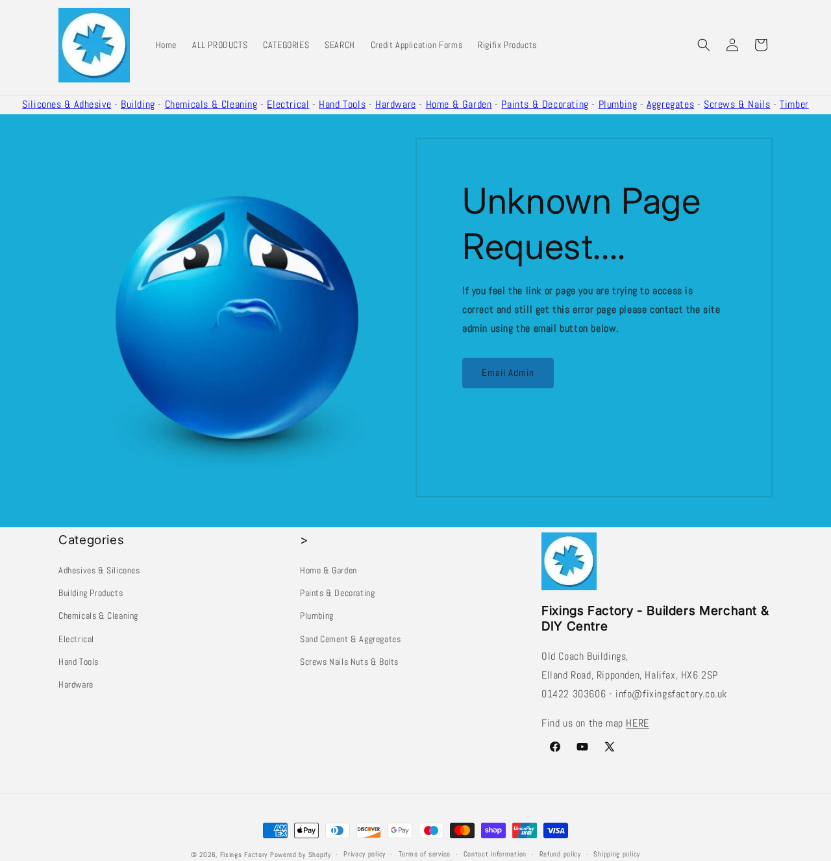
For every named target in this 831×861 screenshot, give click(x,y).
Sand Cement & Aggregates (350, 639)
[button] (703, 45)
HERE (637, 723)
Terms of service (425, 853)
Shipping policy (616, 853)
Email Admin (508, 372)
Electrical (288, 104)
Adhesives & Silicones (99, 570)
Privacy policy (364, 853)
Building (138, 104)
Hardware (395, 104)
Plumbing (618, 104)
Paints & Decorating (544, 104)
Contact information (495, 853)
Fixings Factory (244, 854)
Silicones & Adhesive (66, 104)
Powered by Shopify (300, 854)
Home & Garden (459, 104)
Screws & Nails (737, 104)
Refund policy (560, 853)
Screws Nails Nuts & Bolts (349, 662)
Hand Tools (342, 104)
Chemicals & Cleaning (211, 104)
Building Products (90, 593)
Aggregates (670, 104)
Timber (794, 104)
